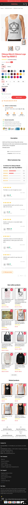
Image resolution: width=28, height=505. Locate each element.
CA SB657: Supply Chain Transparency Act (10, 466)
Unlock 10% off (3, 499)
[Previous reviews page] (18, 276)
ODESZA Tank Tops (18, 8)
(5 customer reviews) (12, 59)
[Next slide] (25, 27)
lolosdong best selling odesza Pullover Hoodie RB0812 (20, 367)
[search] (24, 4)
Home (2, 8)
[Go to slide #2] (17, 48)
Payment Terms (4, 475)
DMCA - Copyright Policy (6, 465)
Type (3, 64)
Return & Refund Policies (6, 476)
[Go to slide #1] (10, 48)
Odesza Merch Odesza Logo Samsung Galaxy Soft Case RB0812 (20, 302)
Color (3, 68)
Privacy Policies (4, 463)
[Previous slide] (2, 27)
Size (2, 79)
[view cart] (26, 4)
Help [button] (25, 503)
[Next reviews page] (25, 276)
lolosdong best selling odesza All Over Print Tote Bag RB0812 (7, 346)
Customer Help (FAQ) (5, 480)
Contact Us (3, 478)
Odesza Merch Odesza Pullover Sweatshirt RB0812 (6, 367)
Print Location (5, 86)
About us (3, 459)
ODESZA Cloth (8, 8)
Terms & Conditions (5, 461)
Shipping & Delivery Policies (6, 473)
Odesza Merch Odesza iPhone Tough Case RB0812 (6, 302)
